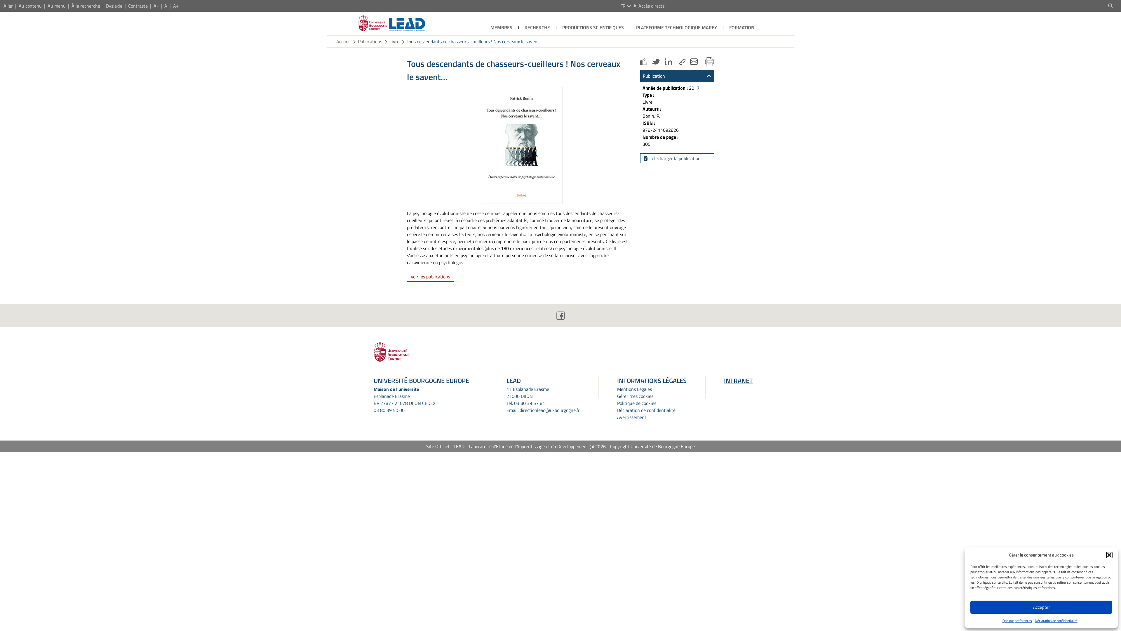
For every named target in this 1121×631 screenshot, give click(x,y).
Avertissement (631, 417)
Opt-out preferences (1017, 620)
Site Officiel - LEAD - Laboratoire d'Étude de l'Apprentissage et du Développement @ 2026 (516, 446)
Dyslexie (114, 5)
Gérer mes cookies (635, 396)
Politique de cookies (636, 403)
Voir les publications (430, 276)
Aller (8, 5)
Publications (370, 41)
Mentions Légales (634, 389)
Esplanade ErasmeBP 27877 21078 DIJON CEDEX (405, 400)
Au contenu (30, 5)
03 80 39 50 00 (389, 410)
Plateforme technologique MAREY (676, 27)
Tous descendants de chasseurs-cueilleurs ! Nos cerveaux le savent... (474, 41)
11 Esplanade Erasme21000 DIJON (527, 393)
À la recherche (86, 5)
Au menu (57, 5)
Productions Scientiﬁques (593, 27)
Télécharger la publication (675, 158)
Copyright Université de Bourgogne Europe (652, 446)
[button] (1109, 555)
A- (156, 5)
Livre (394, 41)
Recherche (537, 27)
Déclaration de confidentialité (1056, 620)
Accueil (343, 41)
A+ (176, 5)
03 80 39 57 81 (529, 403)
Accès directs (651, 5)
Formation (741, 27)
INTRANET (738, 381)
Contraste (138, 5)
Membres (501, 27)
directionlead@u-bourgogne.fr (550, 410)
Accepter (1041, 607)
